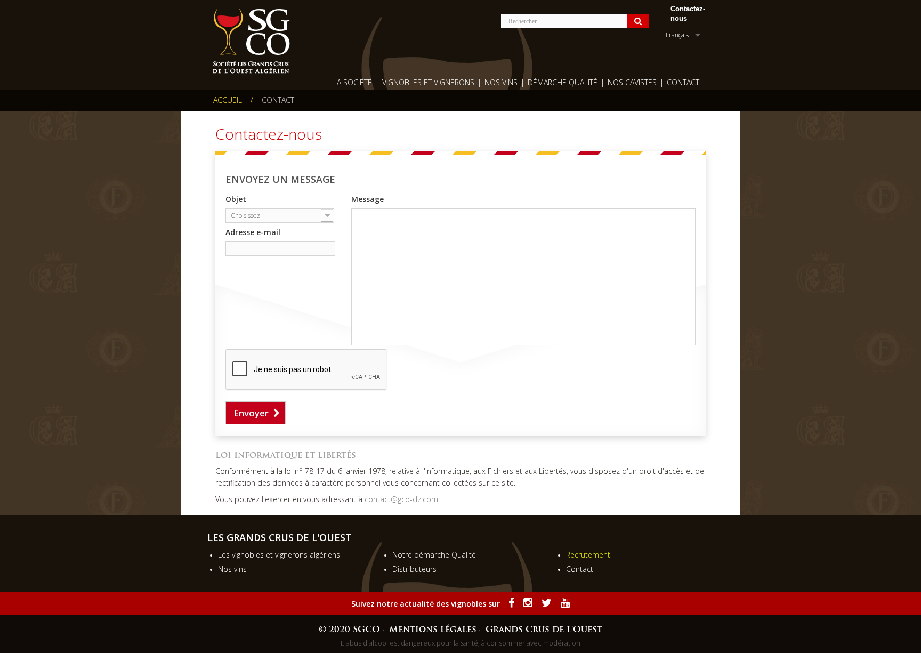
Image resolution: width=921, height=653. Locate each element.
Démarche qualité (562, 82)
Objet (235, 199)
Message (367, 199)
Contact (683, 82)
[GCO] (264, 43)
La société (352, 82)
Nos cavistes (632, 82)
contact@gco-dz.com (401, 499)
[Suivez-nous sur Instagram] (529, 602)
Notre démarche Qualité (434, 555)
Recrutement (588, 555)
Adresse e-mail (252, 232)
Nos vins (232, 569)
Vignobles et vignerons (428, 82)
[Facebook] (512, 602)
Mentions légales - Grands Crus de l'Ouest (495, 630)
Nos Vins (501, 82)
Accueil (227, 100)
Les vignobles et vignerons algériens (279, 555)
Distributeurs (414, 569)
